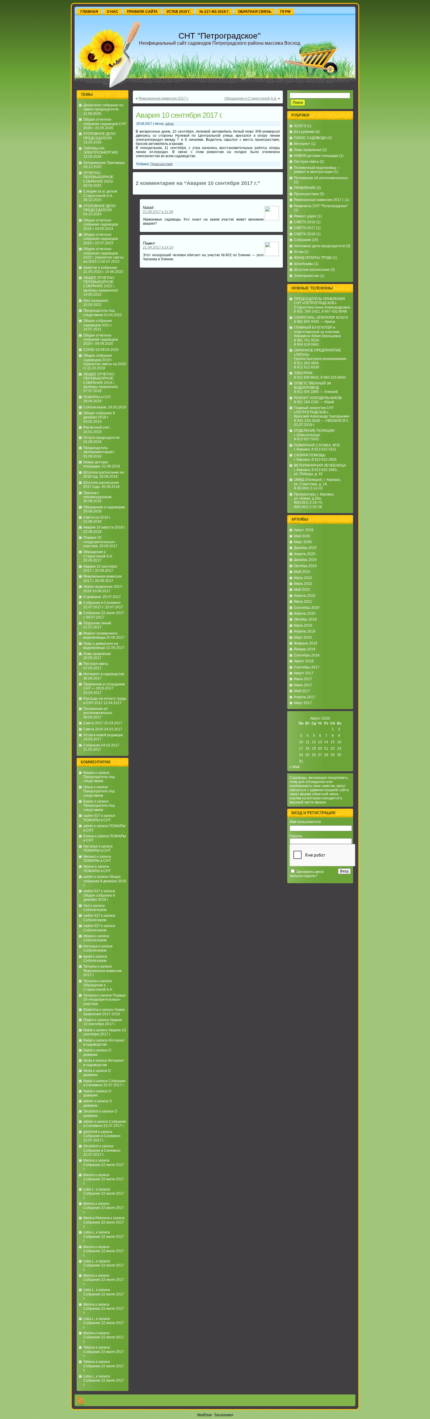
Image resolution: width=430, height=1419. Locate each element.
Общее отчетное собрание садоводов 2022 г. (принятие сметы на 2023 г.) (103, 255)
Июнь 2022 (303, 584)
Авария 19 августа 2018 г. (104, 527)
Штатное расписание (312, 270)
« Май (295, 767)
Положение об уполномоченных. (98, 711)
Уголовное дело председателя (319, 246)
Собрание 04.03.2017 (101, 745)
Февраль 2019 (305, 643)
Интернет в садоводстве (103, 674)
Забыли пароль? (303, 876)
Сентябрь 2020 (306, 608)
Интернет (302, 144)
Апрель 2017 (304, 697)
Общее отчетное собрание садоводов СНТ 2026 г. (104, 123)
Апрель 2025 (304, 554)
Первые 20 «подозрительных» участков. (99, 542)
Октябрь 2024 (305, 566)
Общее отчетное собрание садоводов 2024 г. (100, 224)
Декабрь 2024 (305, 560)
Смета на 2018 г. (97, 517)
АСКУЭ (300, 126)
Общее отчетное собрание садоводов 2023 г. (100, 239)
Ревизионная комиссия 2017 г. (164, 98)
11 (307, 742)
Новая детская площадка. (95, 464)
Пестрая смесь (95, 664)
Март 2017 (303, 703)
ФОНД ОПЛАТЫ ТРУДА (313, 258)
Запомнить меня (310, 872)
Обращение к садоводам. (104, 507)
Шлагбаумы (303, 264)
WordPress (204, 1414)
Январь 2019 (304, 649)
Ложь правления (97, 654)
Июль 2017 (303, 679)
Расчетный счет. (97, 427)
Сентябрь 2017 (306, 667)
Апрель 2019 (304, 631)
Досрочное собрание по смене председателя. (103, 107)
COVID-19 (91, 350)
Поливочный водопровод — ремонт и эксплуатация (317, 170)
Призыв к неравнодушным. (97, 495)
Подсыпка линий (97, 623)
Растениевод (223, 1414)
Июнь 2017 (303, 685)
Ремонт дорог (305, 216)
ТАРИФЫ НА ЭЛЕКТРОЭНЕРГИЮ (100, 150)
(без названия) (95, 301)
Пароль (296, 836)
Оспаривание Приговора (104, 163)
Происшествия (161, 164)
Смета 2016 (93, 729)
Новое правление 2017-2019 (104, 1012)
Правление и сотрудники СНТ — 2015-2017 (104, 686)
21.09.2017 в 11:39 (158, 212)
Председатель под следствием (99, 313)
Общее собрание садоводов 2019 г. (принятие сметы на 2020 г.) (104, 362)
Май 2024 (302, 572)
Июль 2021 (303, 602)
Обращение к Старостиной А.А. (98, 554)
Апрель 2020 (304, 613)
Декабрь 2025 (305, 548)
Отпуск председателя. (102, 438)
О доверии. (92, 597)
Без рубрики (304, 132)
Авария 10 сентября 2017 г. (102, 1022)
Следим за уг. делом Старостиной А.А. (100, 193)
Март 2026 (303, 542)
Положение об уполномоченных (321, 178)
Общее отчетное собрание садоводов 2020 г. (100, 339)
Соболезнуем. (95, 407)
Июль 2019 (303, 625)
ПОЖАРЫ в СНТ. (97, 397)
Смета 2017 (93, 723)
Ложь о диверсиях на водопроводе (100, 646)
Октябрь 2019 (305, 619)
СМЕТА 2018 (304, 234)
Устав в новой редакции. (103, 735)
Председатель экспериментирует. (99, 450)
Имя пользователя (305, 822)
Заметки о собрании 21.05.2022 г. (100, 270)
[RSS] (80, 1401)
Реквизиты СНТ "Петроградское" (321, 206)
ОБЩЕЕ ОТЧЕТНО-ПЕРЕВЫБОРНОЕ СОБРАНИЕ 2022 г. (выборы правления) (100, 284)
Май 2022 (302, 590)
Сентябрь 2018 (306, 655)
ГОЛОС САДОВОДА (310, 138)
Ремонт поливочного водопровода (100, 635)
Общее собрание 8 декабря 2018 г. (99, 415)
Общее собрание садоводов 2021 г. (98, 323)
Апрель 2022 (304, 596)
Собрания (302, 240)
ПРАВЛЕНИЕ (305, 188)
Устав (298, 252)
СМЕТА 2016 (304, 222)
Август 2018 (304, 661)
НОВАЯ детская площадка (316, 156)
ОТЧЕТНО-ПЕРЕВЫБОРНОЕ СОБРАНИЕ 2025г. (98, 177)
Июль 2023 (303, 578)
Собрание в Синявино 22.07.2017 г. (102, 605)
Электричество (306, 276)
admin (88, 826)
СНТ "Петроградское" (219, 35)
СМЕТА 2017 (304, 228)
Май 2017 (302, 691)
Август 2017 (304, 673)
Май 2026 (302, 536)
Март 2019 (303, 637)
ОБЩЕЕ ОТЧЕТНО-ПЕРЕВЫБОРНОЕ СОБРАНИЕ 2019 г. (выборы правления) (100, 380)
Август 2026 (304, 530)
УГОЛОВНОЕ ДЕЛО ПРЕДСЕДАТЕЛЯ (99, 136)
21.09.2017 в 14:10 (158, 247)
